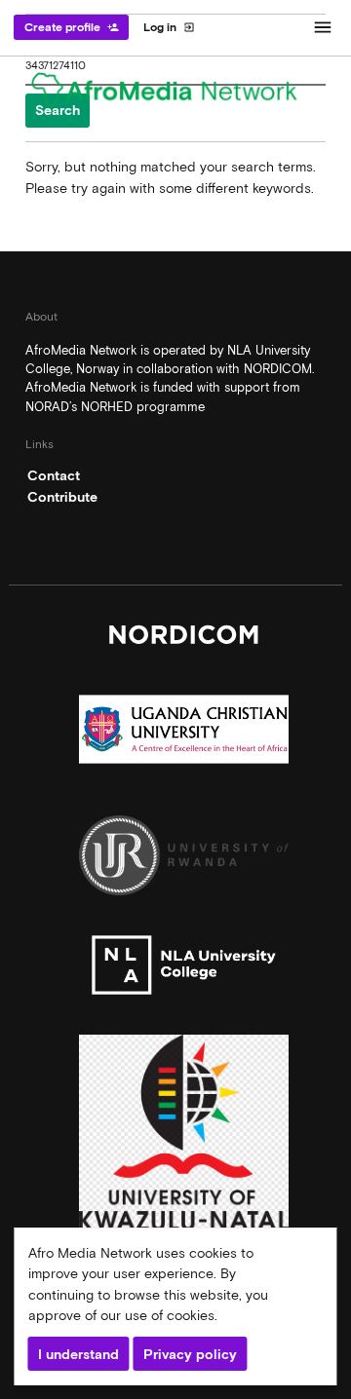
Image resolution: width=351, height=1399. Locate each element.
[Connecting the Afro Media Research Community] (175, 93)
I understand (78, 1354)
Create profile (71, 27)
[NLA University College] (183, 970)
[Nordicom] (183, 639)
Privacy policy (190, 1354)
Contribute (62, 497)
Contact (53, 475)
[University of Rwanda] (183, 860)
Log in (169, 27)
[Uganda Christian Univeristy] (183, 734)
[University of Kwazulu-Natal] (183, 1137)
